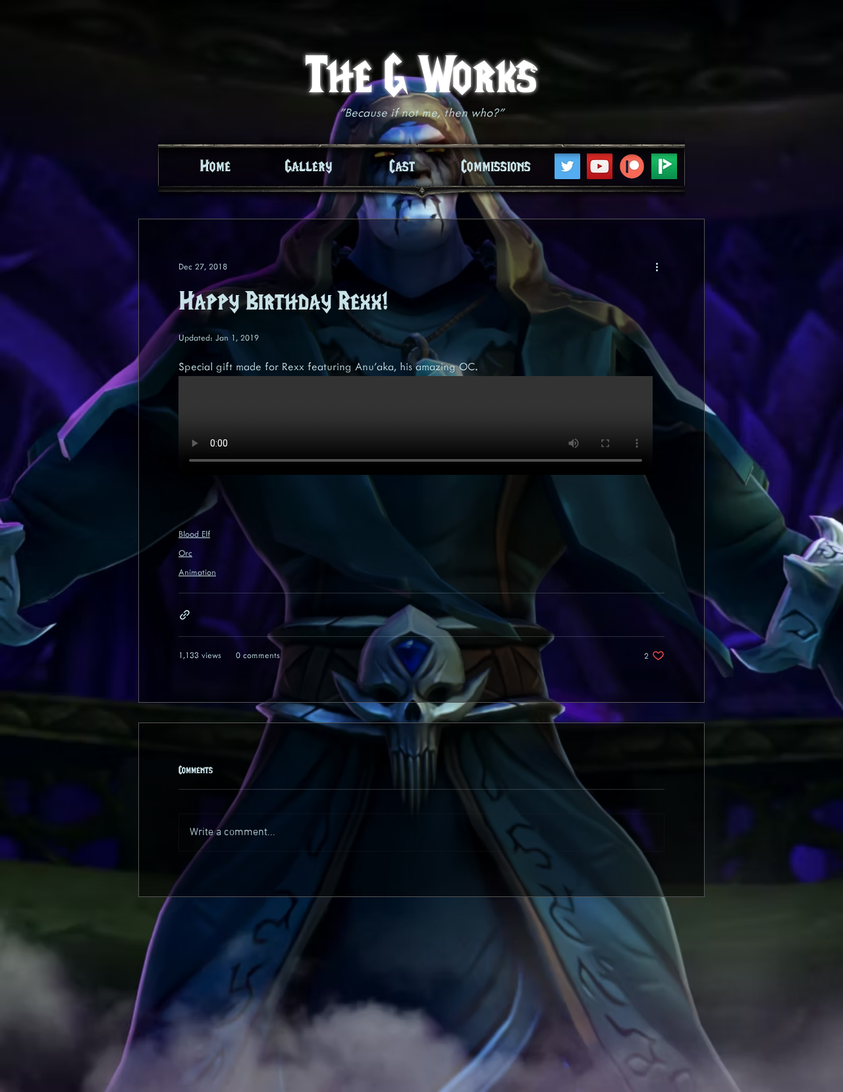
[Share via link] (184, 615)
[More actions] (657, 267)
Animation (197, 572)
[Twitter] (567, 166)
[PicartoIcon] (664, 166)
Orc (185, 553)
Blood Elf (194, 534)
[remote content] (421, 427)
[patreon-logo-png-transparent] (632, 166)
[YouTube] (599, 166)
